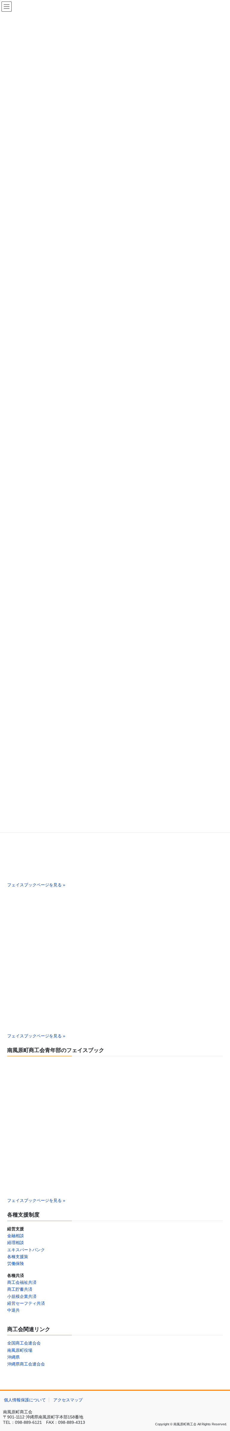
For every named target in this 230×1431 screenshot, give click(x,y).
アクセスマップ (68, 1399)
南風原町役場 (19, 1350)
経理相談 (15, 1242)
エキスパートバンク (26, 1249)
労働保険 (15, 1263)
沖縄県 (13, 1357)
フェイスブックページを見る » (36, 884)
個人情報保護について (25, 1399)
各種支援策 (17, 1256)
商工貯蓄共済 (19, 1289)
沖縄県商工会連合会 (26, 1364)
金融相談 (15, 1235)
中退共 (13, 1310)
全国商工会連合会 (24, 1343)
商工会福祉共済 (22, 1282)
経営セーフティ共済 (26, 1303)
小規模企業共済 (22, 1296)
